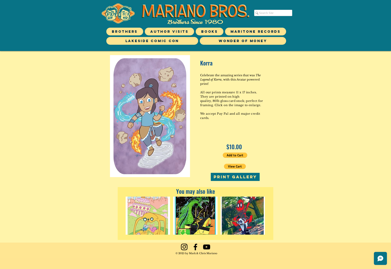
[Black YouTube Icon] (206, 247)
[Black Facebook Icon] (195, 247)
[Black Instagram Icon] (184, 247)
